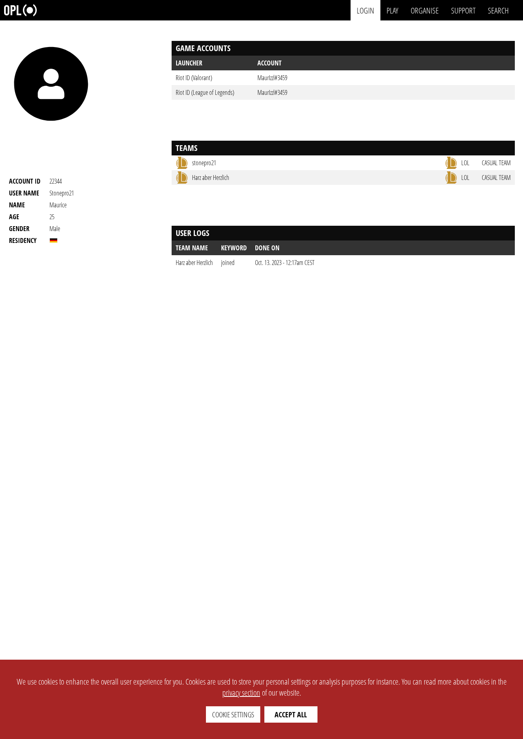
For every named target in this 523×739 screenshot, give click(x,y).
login (365, 10)
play (392, 10)
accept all (291, 714)
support (463, 10)
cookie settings (233, 714)
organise (425, 10)
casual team (496, 162)
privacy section (241, 692)
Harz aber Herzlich (194, 262)
